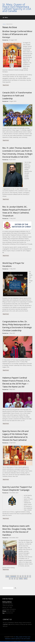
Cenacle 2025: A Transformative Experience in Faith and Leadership (17, 95)
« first (7, 576)
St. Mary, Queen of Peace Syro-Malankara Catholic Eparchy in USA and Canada (16, 8)
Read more (6, 85)
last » (25, 578)
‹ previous (13, 576)
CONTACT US (6, 624)
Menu (6, 17)
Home (4, 24)
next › (20, 578)
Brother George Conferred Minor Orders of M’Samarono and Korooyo (17, 34)
